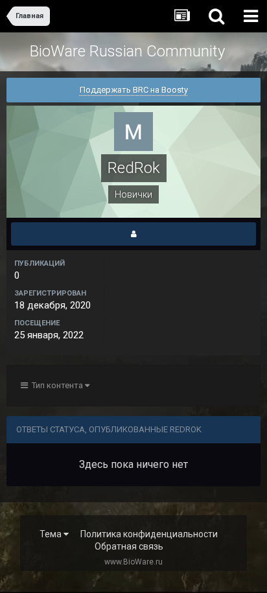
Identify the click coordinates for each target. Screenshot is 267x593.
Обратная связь (129, 546)
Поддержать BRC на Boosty (134, 90)
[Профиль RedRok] (133, 234)
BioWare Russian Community (127, 51)
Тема (52, 534)
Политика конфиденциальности (149, 534)
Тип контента (56, 385)
